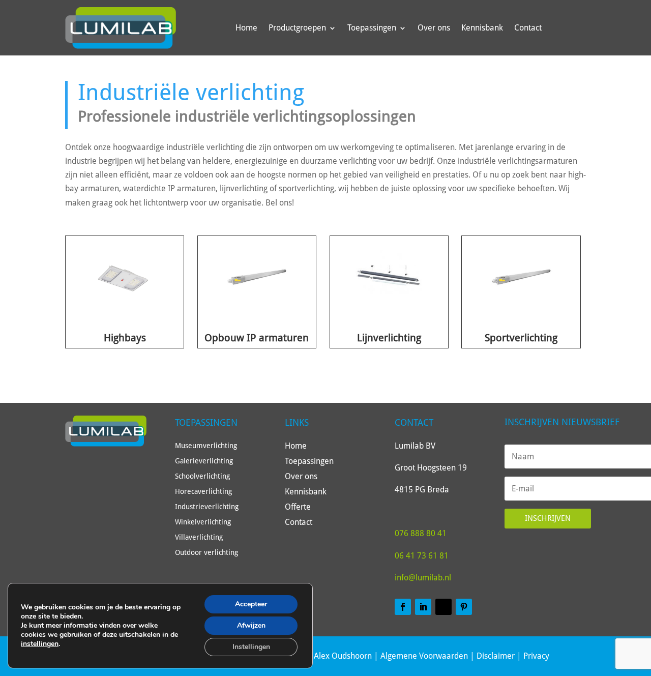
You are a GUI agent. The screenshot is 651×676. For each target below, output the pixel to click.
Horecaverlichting (203, 491)
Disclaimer (496, 656)
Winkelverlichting (203, 522)
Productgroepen (297, 28)
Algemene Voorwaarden (424, 656)
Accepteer (251, 604)
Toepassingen (371, 28)
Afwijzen (251, 625)
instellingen (39, 644)
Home (246, 28)
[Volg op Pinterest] (464, 607)
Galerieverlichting (204, 461)
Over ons (434, 28)
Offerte (298, 508)
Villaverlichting (199, 537)
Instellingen (251, 647)
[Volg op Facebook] (403, 607)
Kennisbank (482, 28)
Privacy (536, 656)
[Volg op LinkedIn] (423, 607)
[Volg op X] (443, 607)
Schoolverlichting (202, 476)
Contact (528, 28)
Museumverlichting (206, 446)
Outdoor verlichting (206, 552)
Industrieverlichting (207, 507)
